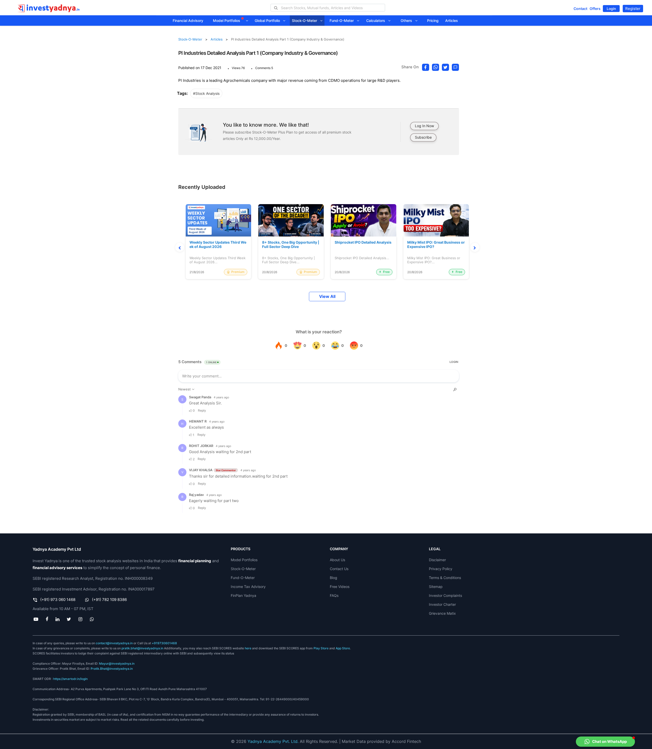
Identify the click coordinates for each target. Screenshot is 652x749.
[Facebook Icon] (47, 619)
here (248, 648)
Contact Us (339, 569)
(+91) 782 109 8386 (109, 599)
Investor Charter (442, 604)
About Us (337, 560)
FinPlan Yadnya (243, 595)
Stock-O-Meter (306, 20)
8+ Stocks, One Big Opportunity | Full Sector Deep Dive (290, 244)
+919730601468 (164, 643)
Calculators (377, 20)
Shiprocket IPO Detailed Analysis (363, 242)
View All (327, 296)
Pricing (433, 20)
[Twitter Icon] (69, 619)
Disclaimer (437, 560)
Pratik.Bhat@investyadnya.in (112, 669)
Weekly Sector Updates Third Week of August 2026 (217, 244)
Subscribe (423, 137)
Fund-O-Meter (343, 20)
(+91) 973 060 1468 (57, 599)
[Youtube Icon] (36, 619)
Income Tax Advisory (248, 586)
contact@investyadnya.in (114, 643)
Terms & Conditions (445, 577)
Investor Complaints (445, 595)
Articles (451, 20)
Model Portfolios (227, 20)
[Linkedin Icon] (57, 619)
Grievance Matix (442, 613)
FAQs (334, 595)
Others (408, 20)
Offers (595, 8)
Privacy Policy (440, 569)
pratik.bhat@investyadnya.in (142, 648)
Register (633, 8)
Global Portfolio (269, 20)
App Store (343, 648)
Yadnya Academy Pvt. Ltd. (273, 741)
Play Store (321, 648)
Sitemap (436, 586)
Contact (580, 8)
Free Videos (339, 586)
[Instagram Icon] (80, 619)
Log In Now (424, 126)
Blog (333, 577)
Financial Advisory (188, 20)
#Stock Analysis (206, 93)
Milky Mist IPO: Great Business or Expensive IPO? (436, 244)
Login (611, 8)
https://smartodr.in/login (70, 679)
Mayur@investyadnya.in (116, 663)
